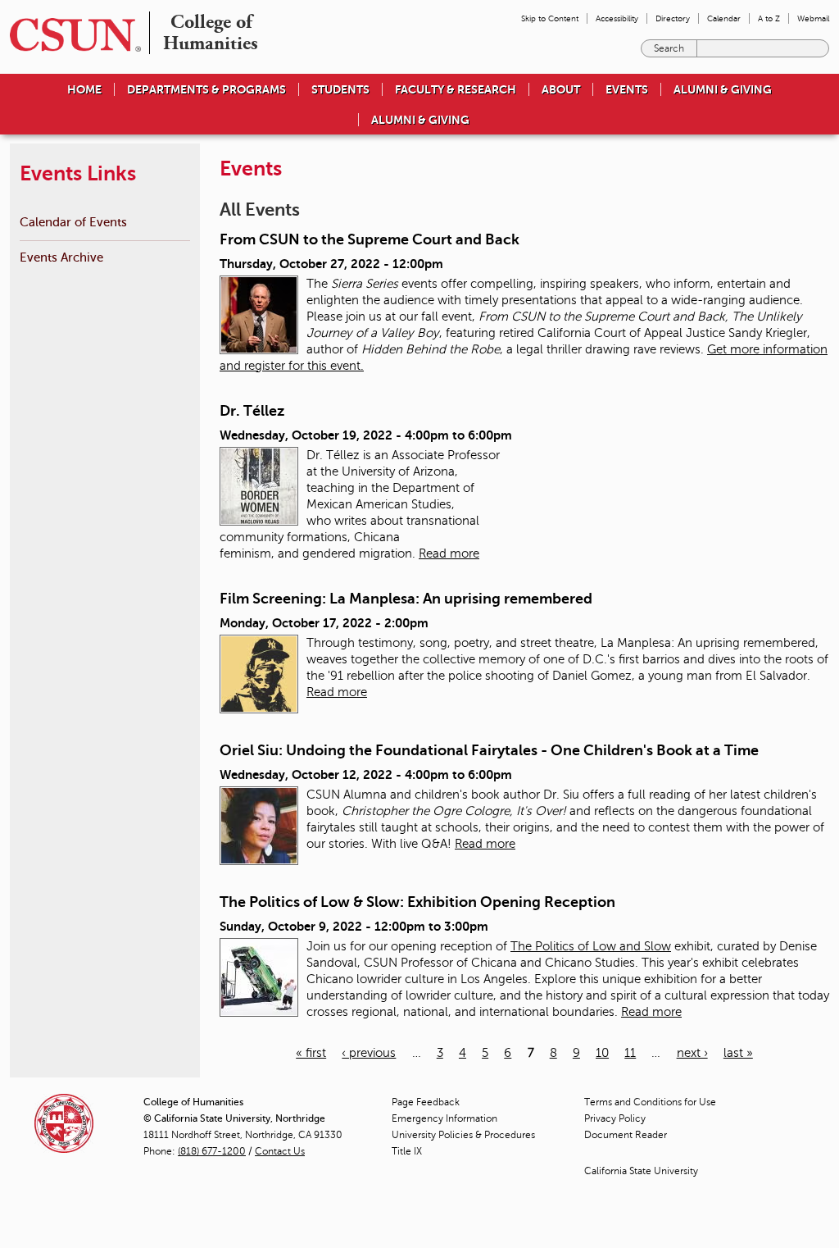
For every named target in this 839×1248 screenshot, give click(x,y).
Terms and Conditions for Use (650, 1102)
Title (407, 1151)
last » (738, 1052)
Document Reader (625, 1135)
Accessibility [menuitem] (617, 18)
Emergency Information (444, 1118)
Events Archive (61, 257)
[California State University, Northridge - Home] (70, 35)
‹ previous (369, 1052)
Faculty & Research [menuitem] (455, 89)
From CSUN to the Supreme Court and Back (369, 239)
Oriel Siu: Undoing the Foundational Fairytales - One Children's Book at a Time (489, 750)
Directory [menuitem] (672, 18)
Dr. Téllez (252, 411)
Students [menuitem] (340, 89)
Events (626, 89)
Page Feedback (426, 1102)
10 (602, 1052)
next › (692, 1052)
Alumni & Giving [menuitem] (722, 89)
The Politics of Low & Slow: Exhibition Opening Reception (417, 902)
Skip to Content (549, 18)
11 (630, 1052)
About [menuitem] (561, 89)
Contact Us (280, 1151)
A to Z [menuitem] (769, 18)
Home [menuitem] (84, 89)
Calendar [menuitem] (724, 18)
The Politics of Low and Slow (590, 946)
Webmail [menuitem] (813, 18)
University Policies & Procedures (463, 1135)
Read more (449, 553)
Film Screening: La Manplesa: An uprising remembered (406, 598)
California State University (641, 1171)
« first (311, 1052)
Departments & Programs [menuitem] (206, 89)
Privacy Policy (615, 1118)
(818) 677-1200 (212, 1151)
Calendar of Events (73, 222)
